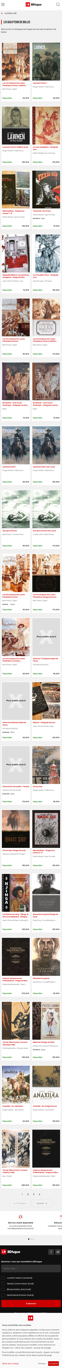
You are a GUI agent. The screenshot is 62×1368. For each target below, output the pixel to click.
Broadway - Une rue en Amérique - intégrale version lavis (45, 405)
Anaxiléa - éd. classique (12, 1106)
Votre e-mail (9, 1268)
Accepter (53, 1363)
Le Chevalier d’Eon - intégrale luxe (45, 276)
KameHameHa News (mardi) (20, 1295)
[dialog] (31, 1340)
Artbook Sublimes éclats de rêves (14, 723)
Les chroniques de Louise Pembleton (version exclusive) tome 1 (13, 661)
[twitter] (58, 1252)
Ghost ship (37, 786)
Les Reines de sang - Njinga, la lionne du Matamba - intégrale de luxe (15, 916)
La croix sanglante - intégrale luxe (45, 148)
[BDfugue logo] (34, 4)
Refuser (42, 1363)
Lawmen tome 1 (9, 467)
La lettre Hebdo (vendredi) (19, 1277)
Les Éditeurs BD (11, 13)
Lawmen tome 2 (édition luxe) (15, 147)
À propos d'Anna (9, 530)
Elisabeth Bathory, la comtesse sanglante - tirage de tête (15, 276)
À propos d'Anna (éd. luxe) (44, 530)
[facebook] (51, 1252)
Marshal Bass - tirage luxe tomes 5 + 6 (44, 851)
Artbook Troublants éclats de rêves (45, 659)
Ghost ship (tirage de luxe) (14, 850)
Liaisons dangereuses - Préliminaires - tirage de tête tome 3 (45, 1172)
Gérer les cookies (10, 1363)
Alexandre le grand (41, 978)
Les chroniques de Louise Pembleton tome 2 (13, 340)
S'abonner (31, 1303)
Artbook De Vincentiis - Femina (15, 786)
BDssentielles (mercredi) (19, 1289)
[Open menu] (3, 4)
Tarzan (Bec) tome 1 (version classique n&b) (15, 1043)
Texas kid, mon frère (42, 211)
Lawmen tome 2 (40, 83)
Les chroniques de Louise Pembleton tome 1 (13, 595)
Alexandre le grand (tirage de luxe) (45, 915)
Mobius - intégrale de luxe (44, 722)
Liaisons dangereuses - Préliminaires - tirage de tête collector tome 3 (14, 980)
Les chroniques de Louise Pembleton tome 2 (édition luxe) (44, 341)
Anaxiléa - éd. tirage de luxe (45, 1106)
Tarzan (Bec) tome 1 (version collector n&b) (15, 1171)
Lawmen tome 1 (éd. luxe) (44, 467)
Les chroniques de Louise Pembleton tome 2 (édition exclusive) (14, 85)
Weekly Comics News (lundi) (20, 1283)
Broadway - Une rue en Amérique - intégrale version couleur (14, 405)
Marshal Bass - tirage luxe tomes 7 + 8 (13, 212)
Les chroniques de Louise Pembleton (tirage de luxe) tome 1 (44, 596)
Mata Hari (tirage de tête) (44, 1042)
